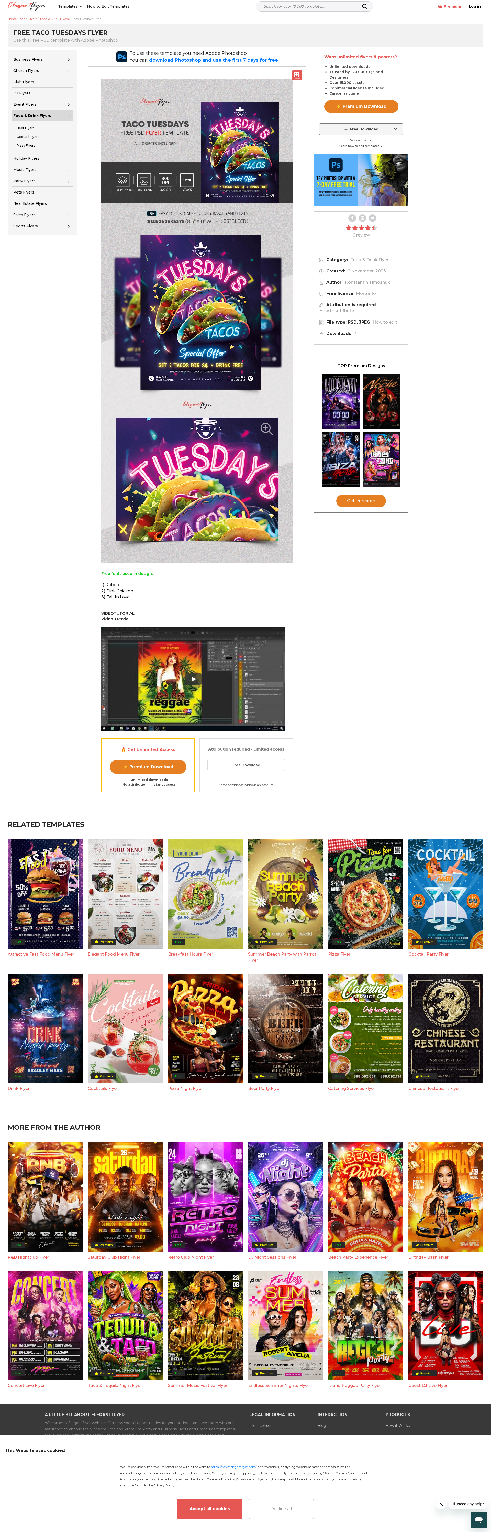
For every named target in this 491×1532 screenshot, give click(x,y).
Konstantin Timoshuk (367, 282)
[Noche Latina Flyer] (382, 401)
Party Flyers (24, 181)
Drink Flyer (19, 1088)
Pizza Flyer (339, 954)
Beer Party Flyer (264, 1088)
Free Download (246, 765)
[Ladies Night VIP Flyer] (382, 459)
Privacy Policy (163, 1485)
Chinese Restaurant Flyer (434, 1088)
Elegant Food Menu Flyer (114, 954)
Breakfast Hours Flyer (190, 954)
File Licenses (260, 1425)
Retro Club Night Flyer (191, 1257)
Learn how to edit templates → (361, 146)
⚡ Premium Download (148, 766)
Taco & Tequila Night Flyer (115, 1385)
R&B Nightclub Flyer (28, 1257)
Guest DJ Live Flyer (428, 1385)
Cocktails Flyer (103, 1088)
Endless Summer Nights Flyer (278, 1385)
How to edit (385, 322)
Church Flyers (26, 70)
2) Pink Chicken (117, 590)
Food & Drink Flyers (32, 115)
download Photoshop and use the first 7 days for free (213, 60)
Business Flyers (28, 59)
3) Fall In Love (115, 597)
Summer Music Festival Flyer (197, 1385)
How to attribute (336, 310)
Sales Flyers (24, 214)
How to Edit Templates (108, 6)
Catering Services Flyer (351, 1088)
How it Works (398, 1425)
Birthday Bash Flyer (428, 1257)
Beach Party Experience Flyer (358, 1257)
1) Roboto (111, 584)
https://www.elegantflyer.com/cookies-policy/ (260, 1479)
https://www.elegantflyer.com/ (233, 1467)
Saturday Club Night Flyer (114, 1257)
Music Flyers (25, 169)
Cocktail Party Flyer (428, 954)
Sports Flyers (25, 226)
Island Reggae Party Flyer (354, 1385)
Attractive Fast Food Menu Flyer (41, 954)
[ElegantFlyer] (26, 6)
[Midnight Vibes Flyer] (341, 401)
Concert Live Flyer (26, 1385)
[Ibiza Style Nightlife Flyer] (341, 459)
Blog (322, 1425)
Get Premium (361, 500)
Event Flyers (25, 104)
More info (366, 293)
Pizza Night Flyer (185, 1088)
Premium (452, 6)
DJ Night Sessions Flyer (272, 1257)
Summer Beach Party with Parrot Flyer (282, 957)
